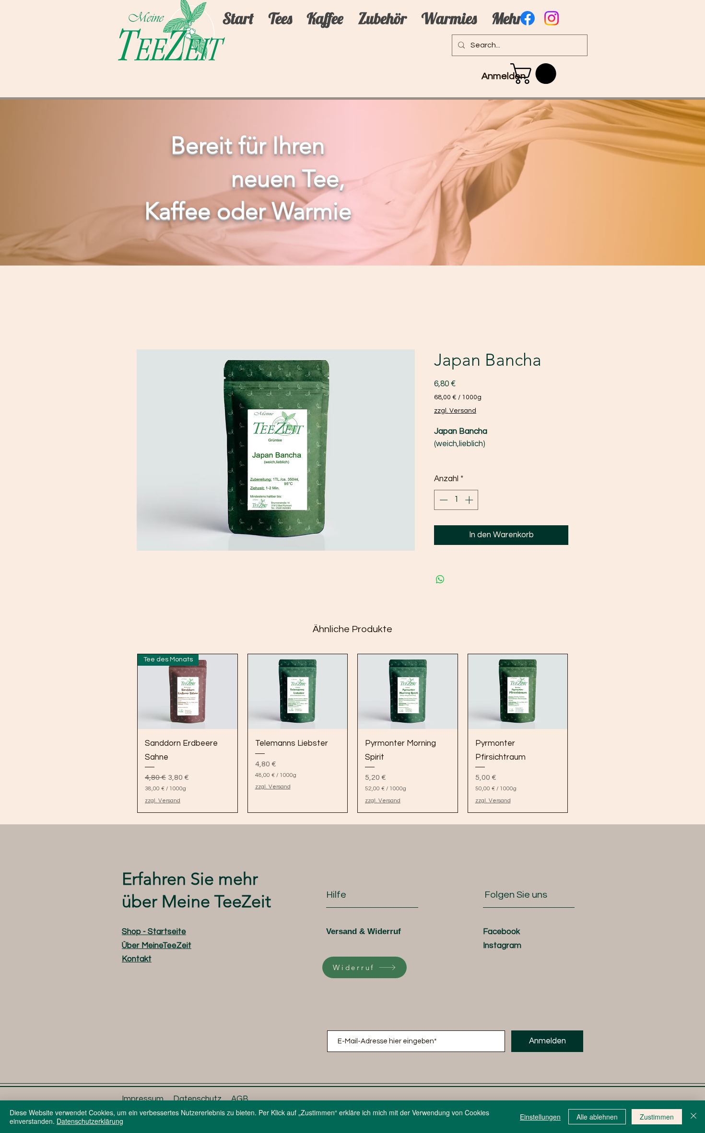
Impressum (143, 1099)
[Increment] (470, 499)
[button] (535, 73)
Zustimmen (657, 1116)
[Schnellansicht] (298, 691)
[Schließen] (693, 1116)
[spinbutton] (456, 499)
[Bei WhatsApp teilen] (440, 579)
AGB (239, 1099)
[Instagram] (551, 18)
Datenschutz (197, 1099)
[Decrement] (442, 499)
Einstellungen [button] (540, 1116)
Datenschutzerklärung (90, 1121)
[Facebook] (527, 18)
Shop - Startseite (154, 931)
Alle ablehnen (597, 1116)
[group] (353, 733)
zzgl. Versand (455, 410)
